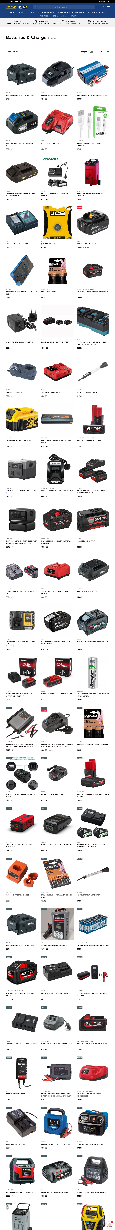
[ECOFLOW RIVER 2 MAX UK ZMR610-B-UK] (22, 469)
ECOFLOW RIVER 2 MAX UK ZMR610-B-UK (21, 491)
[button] (108, 7)
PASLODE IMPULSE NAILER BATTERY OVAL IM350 (56, 442)
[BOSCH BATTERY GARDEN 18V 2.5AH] (57, 1171)
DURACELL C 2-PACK (48, 292)
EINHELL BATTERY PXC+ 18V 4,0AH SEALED (56, 694)
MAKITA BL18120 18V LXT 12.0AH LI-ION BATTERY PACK (55, 643)
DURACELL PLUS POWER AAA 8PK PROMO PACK (56, 896)
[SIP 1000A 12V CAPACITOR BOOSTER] (57, 924)
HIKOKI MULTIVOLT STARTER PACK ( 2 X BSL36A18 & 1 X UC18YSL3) (91, 846)
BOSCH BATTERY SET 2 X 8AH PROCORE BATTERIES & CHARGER (91, 492)
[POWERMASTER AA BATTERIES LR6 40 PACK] (93, 924)
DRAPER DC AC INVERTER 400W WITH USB (92, 95)
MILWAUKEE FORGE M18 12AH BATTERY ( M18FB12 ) (56, 542)
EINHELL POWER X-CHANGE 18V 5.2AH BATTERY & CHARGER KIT (20, 695)
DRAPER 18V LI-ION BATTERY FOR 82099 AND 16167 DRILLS (20, 195)
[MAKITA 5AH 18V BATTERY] (93, 222)
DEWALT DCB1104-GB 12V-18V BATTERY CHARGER (20, 643)
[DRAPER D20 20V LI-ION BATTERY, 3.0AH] (22, 924)
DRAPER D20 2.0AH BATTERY (87, 591)
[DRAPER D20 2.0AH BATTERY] (93, 570)
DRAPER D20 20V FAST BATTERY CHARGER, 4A (21, 1045)
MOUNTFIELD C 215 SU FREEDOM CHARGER (56, 1043)
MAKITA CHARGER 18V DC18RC (17, 244)
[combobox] (64, 7)
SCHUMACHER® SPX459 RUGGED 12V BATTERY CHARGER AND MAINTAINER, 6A (21, 745)
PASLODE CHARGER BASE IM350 (17, 895)
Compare (84, 52)
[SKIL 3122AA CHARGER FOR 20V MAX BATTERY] (57, 570)
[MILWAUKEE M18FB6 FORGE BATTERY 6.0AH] (93, 271)
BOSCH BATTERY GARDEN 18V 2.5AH (54, 1192)
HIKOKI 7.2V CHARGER (14, 392)
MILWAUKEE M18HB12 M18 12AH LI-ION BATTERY (20, 994)
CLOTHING (20, 12)
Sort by (8, 52)
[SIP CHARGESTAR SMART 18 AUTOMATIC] (93, 1171)
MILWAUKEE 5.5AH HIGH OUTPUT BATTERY (92, 1043)
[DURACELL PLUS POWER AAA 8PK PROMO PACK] (57, 874)
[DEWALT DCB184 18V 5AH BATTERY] (22, 419)
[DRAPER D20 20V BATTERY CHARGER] (57, 74)
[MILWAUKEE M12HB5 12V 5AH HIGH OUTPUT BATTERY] (93, 773)
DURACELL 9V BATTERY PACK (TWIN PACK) (92, 744)
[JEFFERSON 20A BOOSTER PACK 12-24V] (22, 1171)
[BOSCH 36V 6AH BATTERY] (93, 520)
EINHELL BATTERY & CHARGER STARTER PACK (20, 592)
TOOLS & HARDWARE (79, 12)
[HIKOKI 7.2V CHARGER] (22, 371)
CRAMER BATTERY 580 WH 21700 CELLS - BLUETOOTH (21, 846)
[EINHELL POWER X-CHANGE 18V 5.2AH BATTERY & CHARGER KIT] (22, 673)
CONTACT (72, 16)
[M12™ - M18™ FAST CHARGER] (57, 122)
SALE (62, 16)
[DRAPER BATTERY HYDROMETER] (93, 874)
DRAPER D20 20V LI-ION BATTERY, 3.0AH (20, 945)
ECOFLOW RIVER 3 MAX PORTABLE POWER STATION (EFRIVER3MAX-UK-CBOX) (21, 542)
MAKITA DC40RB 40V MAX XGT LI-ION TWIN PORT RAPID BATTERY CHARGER (92, 343)
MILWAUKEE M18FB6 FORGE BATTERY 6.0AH (92, 292)
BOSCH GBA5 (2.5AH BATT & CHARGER (55, 342)
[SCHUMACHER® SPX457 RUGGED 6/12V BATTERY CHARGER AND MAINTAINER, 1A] (57, 1073)
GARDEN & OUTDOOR (46, 12)
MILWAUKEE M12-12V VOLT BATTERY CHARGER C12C (90, 1095)
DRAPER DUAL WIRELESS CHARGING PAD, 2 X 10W (21, 293)
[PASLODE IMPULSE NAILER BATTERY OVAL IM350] (57, 419)
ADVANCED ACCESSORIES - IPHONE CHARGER (89, 144)
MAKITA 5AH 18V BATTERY (86, 244)
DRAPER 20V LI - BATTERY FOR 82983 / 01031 (20, 144)
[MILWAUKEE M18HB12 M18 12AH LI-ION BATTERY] (22, 972)
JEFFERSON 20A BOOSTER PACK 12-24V (20, 1192)
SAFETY (31, 12)
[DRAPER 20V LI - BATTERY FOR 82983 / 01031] (22, 122)
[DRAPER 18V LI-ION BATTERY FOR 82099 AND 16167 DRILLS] (22, 172)
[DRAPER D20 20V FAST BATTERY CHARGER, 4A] (22, 1022)
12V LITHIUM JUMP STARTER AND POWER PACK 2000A (92, 994)
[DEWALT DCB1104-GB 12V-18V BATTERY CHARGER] (22, 620)
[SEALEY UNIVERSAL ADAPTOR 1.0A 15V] (22, 321)
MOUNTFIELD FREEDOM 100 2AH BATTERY (56, 845)
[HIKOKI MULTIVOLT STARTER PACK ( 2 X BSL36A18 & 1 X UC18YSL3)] (93, 823)
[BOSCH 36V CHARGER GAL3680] (57, 773)
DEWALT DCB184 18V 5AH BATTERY (19, 440)
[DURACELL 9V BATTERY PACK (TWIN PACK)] (93, 723)
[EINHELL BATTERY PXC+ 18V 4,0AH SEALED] (57, 673)
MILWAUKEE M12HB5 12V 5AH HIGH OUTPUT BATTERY (93, 795)
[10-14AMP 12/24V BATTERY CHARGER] (93, 1123)
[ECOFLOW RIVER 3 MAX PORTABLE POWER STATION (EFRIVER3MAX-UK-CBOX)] (22, 520)
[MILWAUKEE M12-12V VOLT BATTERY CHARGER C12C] (93, 1073)
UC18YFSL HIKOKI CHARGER (16, 1144)
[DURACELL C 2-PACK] (57, 271)
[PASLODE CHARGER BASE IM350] (22, 874)
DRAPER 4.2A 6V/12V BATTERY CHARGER (56, 1144)
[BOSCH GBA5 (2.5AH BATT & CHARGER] (57, 321)
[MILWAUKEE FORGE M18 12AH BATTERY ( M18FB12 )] (57, 520)
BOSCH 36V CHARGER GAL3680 (52, 794)
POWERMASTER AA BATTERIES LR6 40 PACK (93, 945)
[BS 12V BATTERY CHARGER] (22, 1073)
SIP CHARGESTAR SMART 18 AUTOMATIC (91, 1192)
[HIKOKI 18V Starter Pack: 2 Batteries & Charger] (57, 172)
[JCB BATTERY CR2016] (57, 222)
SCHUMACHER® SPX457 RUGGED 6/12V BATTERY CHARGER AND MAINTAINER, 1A (56, 1095)
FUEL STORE (44, 16)
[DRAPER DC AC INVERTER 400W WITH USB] (93, 74)
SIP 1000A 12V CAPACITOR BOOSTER (54, 945)
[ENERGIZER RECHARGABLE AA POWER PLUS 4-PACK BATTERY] (93, 673)
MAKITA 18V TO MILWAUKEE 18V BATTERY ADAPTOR (21, 795)
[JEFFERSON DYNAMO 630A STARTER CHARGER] (93, 172)
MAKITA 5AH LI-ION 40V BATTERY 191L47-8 (92, 641)
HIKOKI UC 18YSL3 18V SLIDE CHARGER (55, 993)
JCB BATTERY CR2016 (49, 244)
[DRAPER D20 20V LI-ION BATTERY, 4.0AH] (22, 74)
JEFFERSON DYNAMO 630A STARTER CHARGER (90, 195)
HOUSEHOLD (63, 12)
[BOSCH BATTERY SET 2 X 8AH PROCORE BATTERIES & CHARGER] (93, 469)
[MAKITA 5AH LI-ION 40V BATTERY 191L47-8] (93, 620)
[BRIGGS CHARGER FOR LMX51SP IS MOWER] (57, 469)
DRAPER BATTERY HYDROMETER (88, 895)
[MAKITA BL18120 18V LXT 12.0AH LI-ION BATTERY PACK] (57, 620)
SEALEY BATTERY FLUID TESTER (88, 392)
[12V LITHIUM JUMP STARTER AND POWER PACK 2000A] (93, 972)
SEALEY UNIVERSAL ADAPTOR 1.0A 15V (20, 342)
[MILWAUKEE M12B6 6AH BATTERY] (93, 419)
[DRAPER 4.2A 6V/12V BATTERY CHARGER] (57, 1123)
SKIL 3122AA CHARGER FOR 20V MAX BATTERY (54, 592)
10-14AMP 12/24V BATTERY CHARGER (90, 1144)
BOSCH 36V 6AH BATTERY (86, 541)
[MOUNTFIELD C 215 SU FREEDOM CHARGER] (57, 1022)
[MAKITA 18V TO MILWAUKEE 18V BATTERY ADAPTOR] (22, 773)
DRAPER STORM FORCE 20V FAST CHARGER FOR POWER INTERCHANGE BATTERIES (57, 745)
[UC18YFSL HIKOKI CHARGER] (22, 1123)
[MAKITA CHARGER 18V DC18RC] (22, 222)
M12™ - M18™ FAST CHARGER (52, 143)
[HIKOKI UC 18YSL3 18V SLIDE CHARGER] (57, 972)
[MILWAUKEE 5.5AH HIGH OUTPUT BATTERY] (93, 1022)
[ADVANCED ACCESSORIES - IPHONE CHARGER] (93, 122)
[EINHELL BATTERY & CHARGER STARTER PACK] (22, 570)
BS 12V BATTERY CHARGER (15, 1094)
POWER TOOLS (97, 12)
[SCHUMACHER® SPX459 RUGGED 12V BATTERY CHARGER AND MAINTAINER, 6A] (22, 723)
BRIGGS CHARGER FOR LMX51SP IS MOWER (57, 491)
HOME (12, 12)
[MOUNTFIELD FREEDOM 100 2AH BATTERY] (57, 823)
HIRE (54, 16)
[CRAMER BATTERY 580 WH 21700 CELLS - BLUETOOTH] (22, 823)
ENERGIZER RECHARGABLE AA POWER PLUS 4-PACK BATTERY (93, 695)
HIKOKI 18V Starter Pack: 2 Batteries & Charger (54, 195)
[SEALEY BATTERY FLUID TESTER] (93, 371)
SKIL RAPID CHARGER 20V (50, 392)
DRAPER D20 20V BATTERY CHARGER (54, 95)
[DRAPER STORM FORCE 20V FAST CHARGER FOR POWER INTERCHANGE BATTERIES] (57, 723)
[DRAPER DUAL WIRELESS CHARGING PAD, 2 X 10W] (22, 271)
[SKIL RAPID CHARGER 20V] (57, 371)
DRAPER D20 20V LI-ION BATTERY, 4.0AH (20, 95)
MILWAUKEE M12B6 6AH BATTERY (89, 440)
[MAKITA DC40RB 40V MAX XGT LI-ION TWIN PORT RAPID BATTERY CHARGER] (93, 321)
